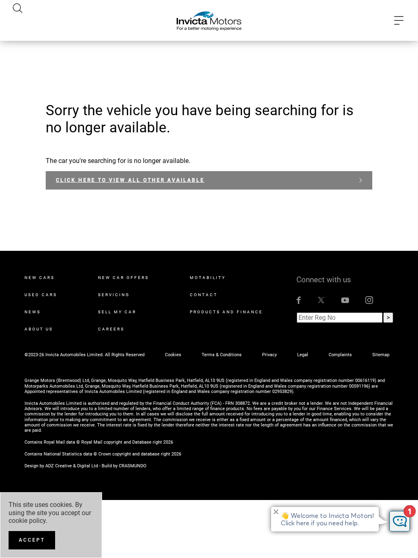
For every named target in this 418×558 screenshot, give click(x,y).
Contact (204, 294)
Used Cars (40, 294)
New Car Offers (123, 277)
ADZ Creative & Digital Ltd (71, 466)
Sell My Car (117, 312)
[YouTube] (345, 300)
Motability (208, 277)
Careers (111, 329)
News (32, 312)
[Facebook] (298, 300)
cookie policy (27, 521)
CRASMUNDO (133, 466)
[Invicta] (209, 20)
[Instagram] (369, 300)
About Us (38, 329)
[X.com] (321, 300)
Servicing (114, 294)
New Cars (39, 277)
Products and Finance (226, 312)
